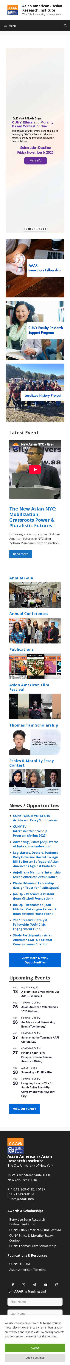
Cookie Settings (35, 1357)
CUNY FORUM (19, 1264)
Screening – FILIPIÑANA (36, 1072)
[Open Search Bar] (65, 25)
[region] (35, 1340)
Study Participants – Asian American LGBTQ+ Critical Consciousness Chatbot (32, 939)
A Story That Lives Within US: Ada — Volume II (40, 994)
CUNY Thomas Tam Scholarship (32, 1246)
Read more (20, 554)
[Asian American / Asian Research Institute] (12, 10)
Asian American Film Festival (29, 687)
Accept (35, 1347)
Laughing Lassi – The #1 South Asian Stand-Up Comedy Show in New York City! (38, 1089)
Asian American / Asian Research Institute (42, 8)
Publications (21, 649)
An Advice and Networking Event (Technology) (38, 1024)
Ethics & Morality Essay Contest (31, 763)
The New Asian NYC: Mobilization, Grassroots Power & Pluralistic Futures (32, 517)
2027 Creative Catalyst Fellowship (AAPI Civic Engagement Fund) (30, 924)
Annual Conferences (28, 613)
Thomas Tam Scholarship (33, 725)
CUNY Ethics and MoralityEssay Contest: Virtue (32, 124)
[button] (35, 140)
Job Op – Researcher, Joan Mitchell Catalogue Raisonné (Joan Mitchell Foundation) (34, 909)
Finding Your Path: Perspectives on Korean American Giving (36, 1057)
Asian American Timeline (27, 1269)
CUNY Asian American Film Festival (35, 1230)
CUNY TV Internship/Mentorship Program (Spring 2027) (30, 831)
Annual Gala (21, 578)
